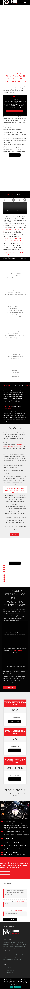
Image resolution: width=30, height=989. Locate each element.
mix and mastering (16, 446)
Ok (11, 986)
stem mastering (19, 444)
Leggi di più (17, 986)
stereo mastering (7, 446)
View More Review (10, 919)
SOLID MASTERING (20, 901)
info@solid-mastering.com (12, 967)
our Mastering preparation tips (18, 650)
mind (15, 509)
